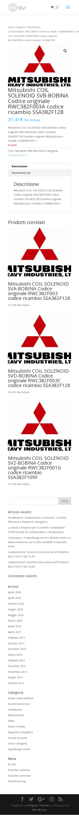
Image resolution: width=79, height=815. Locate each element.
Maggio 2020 (16, 615)
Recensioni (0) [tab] (21, 172)
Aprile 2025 (14, 598)
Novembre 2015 (17, 672)
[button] (65, 51)
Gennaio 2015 (16, 683)
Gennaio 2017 (16, 643)
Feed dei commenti (19, 775)
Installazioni (15, 709)
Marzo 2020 (15, 620)
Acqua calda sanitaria (20, 698)
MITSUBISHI (32, 31)
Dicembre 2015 (17, 666)
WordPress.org (17, 781)
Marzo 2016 (15, 654)
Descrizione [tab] (19, 166)
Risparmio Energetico (20, 732)
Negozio (21, 27)
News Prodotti (16, 726)
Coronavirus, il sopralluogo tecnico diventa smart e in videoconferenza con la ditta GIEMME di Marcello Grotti (39, 542)
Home (11, 27)
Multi (53, 31)
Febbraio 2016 (16, 660)
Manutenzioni (16, 715)
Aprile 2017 (14, 632)
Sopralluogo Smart (19, 749)
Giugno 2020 (15, 609)
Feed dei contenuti (19, 770)
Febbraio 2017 (16, 637)
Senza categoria (17, 743)
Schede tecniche (17, 738)
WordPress (39, 809)
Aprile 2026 (14, 592)
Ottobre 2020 (16, 603)
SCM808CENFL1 (66, 31)
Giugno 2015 (15, 677)
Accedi (12, 764)
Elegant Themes (39, 805)
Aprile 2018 (14, 626)
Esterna (44, 31)
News (11, 721)
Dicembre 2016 (17, 649)
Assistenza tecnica (19, 704)
